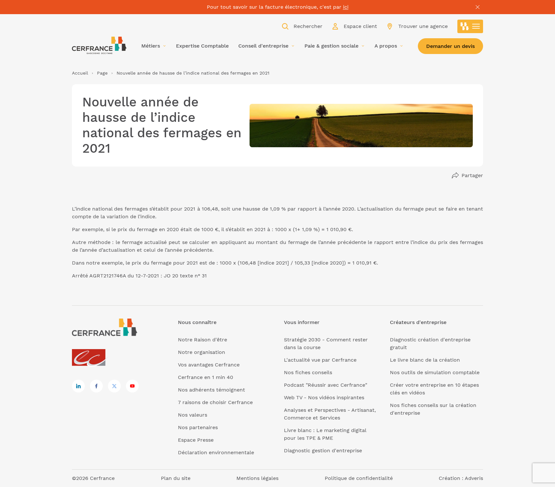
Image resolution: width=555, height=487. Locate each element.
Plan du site (175, 478)
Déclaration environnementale (216, 452)
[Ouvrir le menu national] (470, 26)
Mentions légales (257, 478)
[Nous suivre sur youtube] (132, 386)
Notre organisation (201, 352)
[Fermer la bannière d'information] (477, 7)
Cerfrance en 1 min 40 (205, 377)
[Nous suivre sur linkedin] (78, 386)
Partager (472, 175)
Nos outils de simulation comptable (435, 372)
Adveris (474, 478)
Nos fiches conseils (308, 372)
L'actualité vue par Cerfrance (320, 360)
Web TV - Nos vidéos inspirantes (324, 397)
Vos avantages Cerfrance (209, 365)
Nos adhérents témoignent (211, 390)
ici (345, 7)
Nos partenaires (198, 427)
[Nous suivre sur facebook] (96, 386)
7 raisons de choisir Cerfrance (215, 402)
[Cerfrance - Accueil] (99, 45)
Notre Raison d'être (202, 340)
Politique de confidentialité (359, 478)
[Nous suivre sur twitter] (114, 386)
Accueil (80, 73)
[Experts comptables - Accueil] (90, 358)
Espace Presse (196, 440)
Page (102, 73)
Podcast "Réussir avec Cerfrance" (325, 385)
